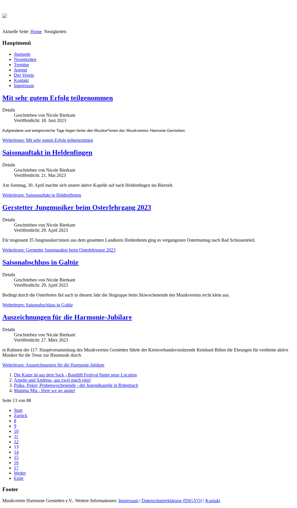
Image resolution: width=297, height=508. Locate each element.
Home (36, 31)
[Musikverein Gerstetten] (4, 14)
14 (16, 452)
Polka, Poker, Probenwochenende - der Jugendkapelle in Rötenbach (76, 385)
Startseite (22, 54)
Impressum (24, 85)
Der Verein (24, 75)
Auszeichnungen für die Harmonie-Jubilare (67, 317)
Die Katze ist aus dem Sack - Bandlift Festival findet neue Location (75, 374)
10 (16, 431)
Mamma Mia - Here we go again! (44, 390)
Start (18, 410)
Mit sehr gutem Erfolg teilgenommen (57, 98)
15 (16, 457)
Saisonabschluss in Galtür (40, 262)
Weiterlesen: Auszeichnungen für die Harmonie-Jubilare (53, 364)
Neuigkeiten (25, 59)
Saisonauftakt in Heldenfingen (47, 152)
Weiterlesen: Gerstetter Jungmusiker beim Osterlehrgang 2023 (58, 249)
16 (16, 462)
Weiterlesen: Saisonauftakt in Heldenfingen (41, 195)
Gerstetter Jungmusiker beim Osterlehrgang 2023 (76, 207)
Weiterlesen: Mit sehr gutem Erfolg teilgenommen (47, 140)
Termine (21, 64)
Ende (18, 478)
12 (16, 441)
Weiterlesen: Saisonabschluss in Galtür (37, 304)
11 (16, 436)
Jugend (20, 69)
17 (16, 467)
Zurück (20, 415)
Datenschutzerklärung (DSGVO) (172, 500)
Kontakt (21, 80)
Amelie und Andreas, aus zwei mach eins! (52, 380)
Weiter (20, 473)
